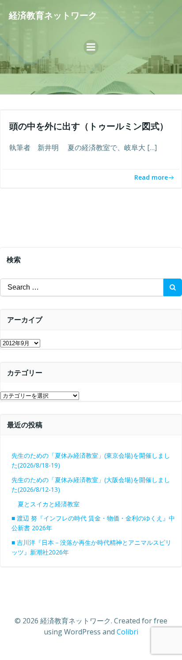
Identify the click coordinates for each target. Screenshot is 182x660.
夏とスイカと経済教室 (54, 504)
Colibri (127, 632)
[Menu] (91, 47)
